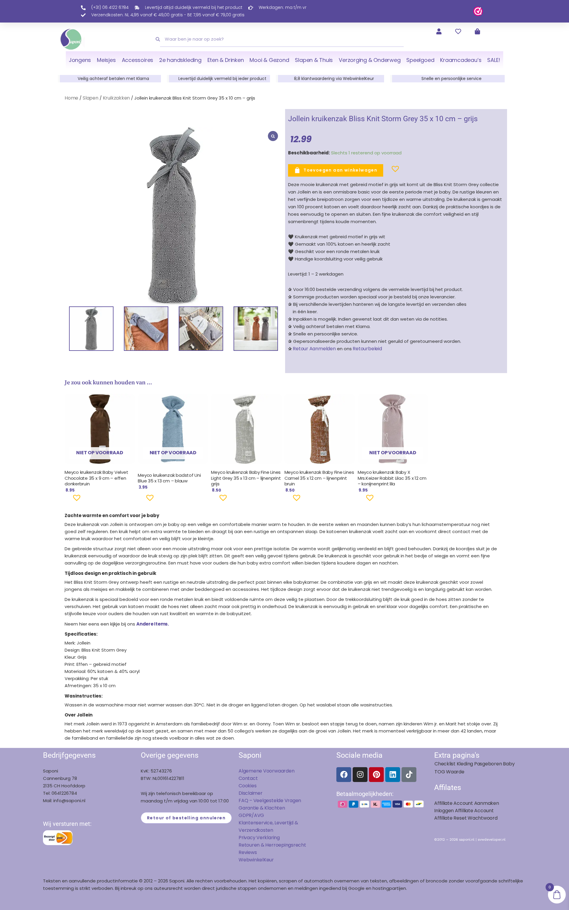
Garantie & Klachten (262, 808)
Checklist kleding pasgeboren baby (474, 763)
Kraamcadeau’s (460, 60)
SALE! (493, 60)
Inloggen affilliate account (464, 810)
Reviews (248, 852)
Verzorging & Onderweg (369, 60)
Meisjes (106, 60)
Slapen (90, 98)
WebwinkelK (252, 859)
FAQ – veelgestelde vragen (270, 800)
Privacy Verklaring (259, 837)
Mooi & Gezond (269, 60)
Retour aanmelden (314, 348)
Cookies (247, 785)
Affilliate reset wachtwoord (466, 818)
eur (270, 859)
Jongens (80, 60)
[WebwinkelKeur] (478, 10)
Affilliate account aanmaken (466, 803)
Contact (248, 778)
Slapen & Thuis (314, 60)
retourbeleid (367, 348)
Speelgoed (420, 60)
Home (71, 98)
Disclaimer (251, 793)
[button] (386, 171)
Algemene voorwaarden (266, 770)
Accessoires (137, 60)
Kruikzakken (116, 98)
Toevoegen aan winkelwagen (340, 170)
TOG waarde (449, 771)
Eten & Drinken (225, 60)
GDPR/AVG (251, 815)
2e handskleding (180, 60)
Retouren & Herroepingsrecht (272, 845)
